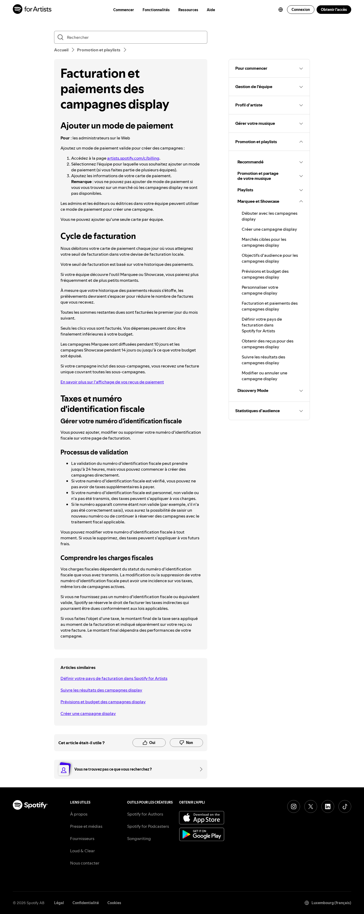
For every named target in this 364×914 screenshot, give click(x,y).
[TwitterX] (310, 806)
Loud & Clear (82, 851)
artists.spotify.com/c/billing (133, 158)
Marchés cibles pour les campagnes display (264, 242)
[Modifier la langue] (280, 9)
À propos (78, 814)
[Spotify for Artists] (32, 9)
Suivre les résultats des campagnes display (101, 690)
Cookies (114, 902)
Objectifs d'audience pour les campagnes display (270, 258)
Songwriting (139, 838)
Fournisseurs (82, 838)
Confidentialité (85, 902)
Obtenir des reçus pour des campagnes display (267, 344)
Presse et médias (86, 826)
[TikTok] (344, 806)
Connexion (301, 9)
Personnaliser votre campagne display (260, 290)
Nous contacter (84, 863)
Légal (59, 902)
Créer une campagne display (88, 713)
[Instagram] (293, 806)
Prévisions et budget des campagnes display (103, 702)
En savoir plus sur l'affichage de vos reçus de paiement (112, 382)
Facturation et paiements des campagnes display (270, 306)
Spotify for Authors (145, 814)
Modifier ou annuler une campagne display (264, 376)
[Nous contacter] (199, 769)
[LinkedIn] (327, 806)
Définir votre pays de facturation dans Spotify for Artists (113, 678)
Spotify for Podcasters (148, 826)
